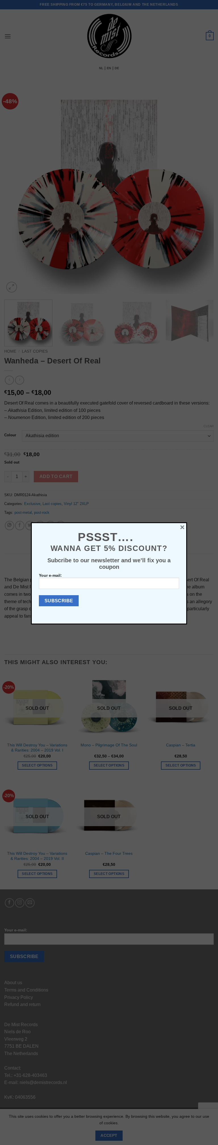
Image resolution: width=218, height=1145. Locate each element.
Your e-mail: (50, 575)
